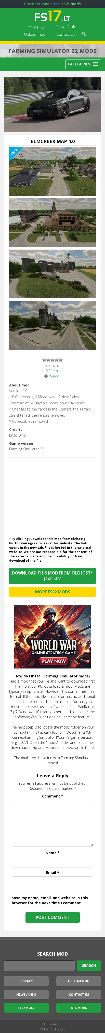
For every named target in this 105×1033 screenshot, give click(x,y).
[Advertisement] (52, 496)
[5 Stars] (61, 360)
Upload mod (34, 34)
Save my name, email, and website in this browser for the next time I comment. (50, 900)
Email (52, 872)
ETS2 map (51, 1024)
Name (53, 852)
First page (37, 26)
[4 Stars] (57, 360)
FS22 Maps (53, 370)
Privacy (26, 981)
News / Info (66, 26)
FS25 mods (71, 3)
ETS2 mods (26, 1008)
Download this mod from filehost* (52, 576)
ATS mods (79, 1008)
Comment (52, 796)
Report (54, 376)
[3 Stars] (52, 360)
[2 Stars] (48, 360)
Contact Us (66, 34)
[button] (84, 33)
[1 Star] (44, 360)
